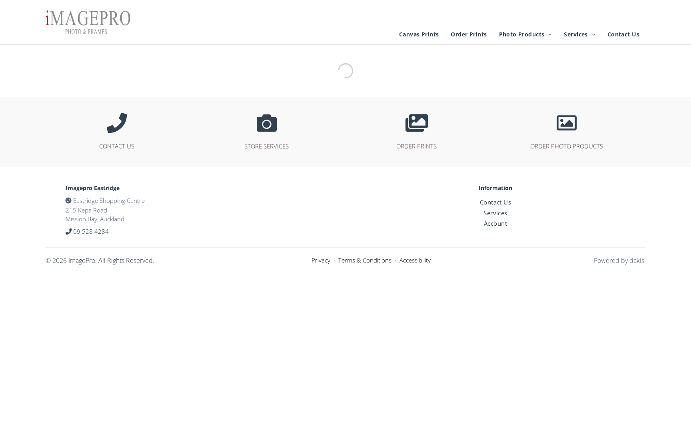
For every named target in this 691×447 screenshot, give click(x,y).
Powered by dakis (619, 260)
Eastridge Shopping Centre (109, 200)
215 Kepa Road (86, 210)
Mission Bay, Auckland (95, 219)
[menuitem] (419, 34)
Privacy (321, 260)
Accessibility (415, 260)
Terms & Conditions (364, 260)
